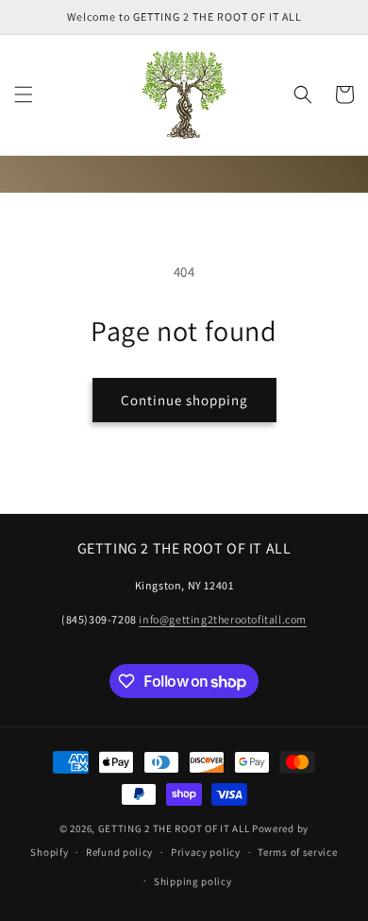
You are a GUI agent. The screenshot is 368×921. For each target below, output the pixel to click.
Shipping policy (193, 881)
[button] (23, 94)
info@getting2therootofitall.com (223, 619)
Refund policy (119, 852)
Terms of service (297, 852)
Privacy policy (206, 852)
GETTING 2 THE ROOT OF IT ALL (174, 828)
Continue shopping (184, 400)
